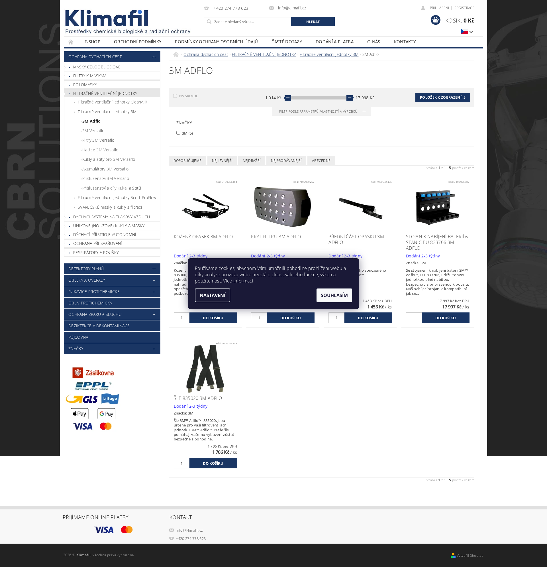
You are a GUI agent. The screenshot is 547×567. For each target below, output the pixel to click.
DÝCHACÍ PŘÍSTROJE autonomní (104, 234)
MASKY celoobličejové (97, 67)
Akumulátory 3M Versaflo (105, 169)
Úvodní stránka (71, 42)
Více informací (238, 281)
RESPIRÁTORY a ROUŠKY (96, 252)
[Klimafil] (107, 18)
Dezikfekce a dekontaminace (99, 325)
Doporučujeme (188, 160)
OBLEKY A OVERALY (86, 280)
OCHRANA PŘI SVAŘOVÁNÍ (97, 243)
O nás (373, 41)
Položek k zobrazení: (443, 97)
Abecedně (321, 160)
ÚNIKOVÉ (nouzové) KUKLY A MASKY (108, 225)
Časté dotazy (287, 41)
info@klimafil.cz (189, 530)
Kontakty (405, 41)
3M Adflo (91, 121)
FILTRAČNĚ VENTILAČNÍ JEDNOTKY (105, 93)
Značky (75, 348)
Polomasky (85, 84)
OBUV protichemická (90, 303)
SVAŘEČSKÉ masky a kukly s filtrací (110, 207)
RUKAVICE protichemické (94, 291)
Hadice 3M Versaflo (100, 150)
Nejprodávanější (286, 160)
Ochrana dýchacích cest (95, 56)
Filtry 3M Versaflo (98, 140)
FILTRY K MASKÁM (90, 75)
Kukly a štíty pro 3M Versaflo (108, 159)
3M (187, 133)
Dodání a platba (335, 41)
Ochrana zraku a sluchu (95, 314)
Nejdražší (252, 160)
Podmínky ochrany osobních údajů (216, 41)
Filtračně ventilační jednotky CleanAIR (112, 102)
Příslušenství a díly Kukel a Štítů (111, 188)
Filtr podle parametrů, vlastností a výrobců (318, 111)
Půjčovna (78, 337)
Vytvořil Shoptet (470, 555)
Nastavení (212, 295)
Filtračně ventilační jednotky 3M (107, 111)
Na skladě (188, 96)
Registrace (464, 7)
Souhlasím (334, 295)
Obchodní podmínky (137, 41)
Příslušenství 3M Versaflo (105, 178)
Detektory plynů (86, 268)
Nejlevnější (222, 160)
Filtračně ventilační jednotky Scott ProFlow (117, 197)
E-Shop (92, 41)
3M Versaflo (93, 130)
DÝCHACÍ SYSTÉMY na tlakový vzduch (111, 217)
